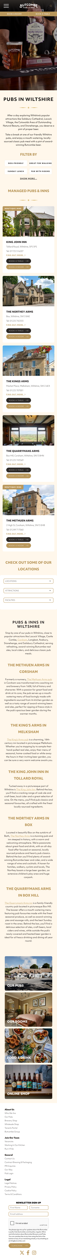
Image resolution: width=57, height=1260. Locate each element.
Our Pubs (15, 985)
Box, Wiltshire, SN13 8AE (18, 316)
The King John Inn (25, 789)
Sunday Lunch (16, 171)
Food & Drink (19, 1058)
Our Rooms (17, 1021)
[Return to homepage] (28, 5)
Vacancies (9, 1141)
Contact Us (10, 1158)
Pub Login (9, 1173)
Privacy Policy (10, 1187)
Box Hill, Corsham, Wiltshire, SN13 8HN (25, 455)
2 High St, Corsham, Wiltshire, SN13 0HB (25, 525)
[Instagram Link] (34, 1252)
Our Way (8, 1169)
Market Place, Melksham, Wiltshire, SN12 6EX (28, 385)
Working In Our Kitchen (15, 1145)
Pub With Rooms (40, 171)
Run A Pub (9, 1149)
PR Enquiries (10, 1166)
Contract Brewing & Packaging (18, 1162)
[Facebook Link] (28, 1252)
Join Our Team (12, 1137)
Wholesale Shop (12, 1124)
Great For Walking (40, 163)
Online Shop (18, 1094)
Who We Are (10, 1113)
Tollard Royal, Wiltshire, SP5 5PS (21, 246)
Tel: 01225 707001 (14, 390)
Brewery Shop (11, 1120)
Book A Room (14, 14)
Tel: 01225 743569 (14, 460)
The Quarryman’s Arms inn (18, 902)
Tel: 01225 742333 (14, 320)
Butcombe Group (12, 1131)
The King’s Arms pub (17, 739)
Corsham (22, 639)
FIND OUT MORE (15, 255)
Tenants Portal (11, 1128)
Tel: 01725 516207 (14, 251)
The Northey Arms (20, 835)
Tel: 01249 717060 (14, 529)
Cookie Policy (10, 1190)
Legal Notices (11, 1183)
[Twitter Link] (22, 1252)
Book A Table (43, 14)
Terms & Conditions (13, 1194)
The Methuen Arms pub (39, 679)
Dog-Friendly (16, 163)
